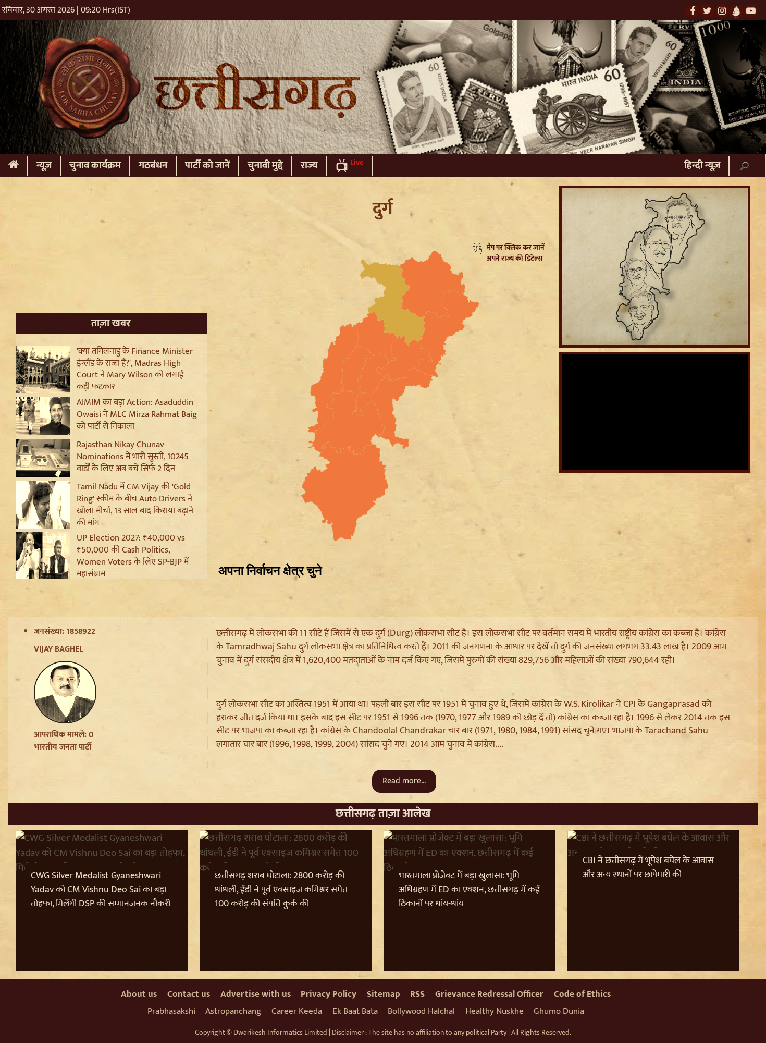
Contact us (188, 994)
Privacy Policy (328, 994)
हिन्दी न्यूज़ (702, 165)
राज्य (309, 165)
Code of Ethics (582, 994)
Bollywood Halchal (421, 1011)
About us (139, 994)
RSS (417, 994)
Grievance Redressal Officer (489, 994)
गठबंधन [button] (153, 165)
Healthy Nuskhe (494, 1011)
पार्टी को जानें (207, 165)
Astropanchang (233, 1011)
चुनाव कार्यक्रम (95, 165)
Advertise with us (255, 994)
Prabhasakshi (171, 1011)
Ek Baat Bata (355, 1011)
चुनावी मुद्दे (265, 165)
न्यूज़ (44, 165)
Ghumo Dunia (559, 1011)
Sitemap (383, 994)
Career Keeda (296, 1011)
